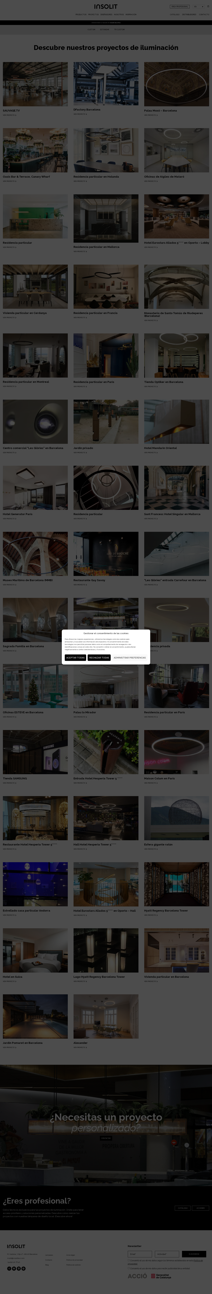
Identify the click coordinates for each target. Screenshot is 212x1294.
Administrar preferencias (130, 657)
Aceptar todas (75, 657)
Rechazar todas (99, 657)
